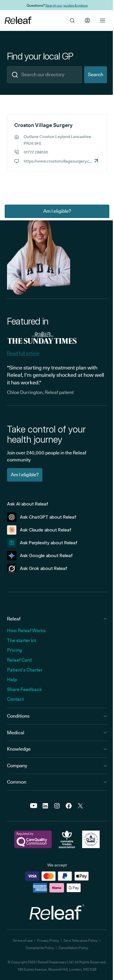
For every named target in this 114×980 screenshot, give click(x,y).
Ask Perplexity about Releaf (48, 542)
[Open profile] (87, 20)
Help (12, 679)
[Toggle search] (72, 20)
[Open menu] (102, 20)
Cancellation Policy (73, 948)
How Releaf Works (26, 630)
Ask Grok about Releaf (43, 568)
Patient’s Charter (24, 670)
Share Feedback (24, 689)
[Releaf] (18, 20)
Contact (15, 699)
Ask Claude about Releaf (45, 530)
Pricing (14, 650)
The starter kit (21, 640)
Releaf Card (19, 660)
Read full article (23, 353)
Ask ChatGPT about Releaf (48, 517)
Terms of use (22, 940)
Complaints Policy (40, 948)
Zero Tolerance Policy (80, 940)
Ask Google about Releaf (46, 555)
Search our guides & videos (66, 5)
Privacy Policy (48, 940)
